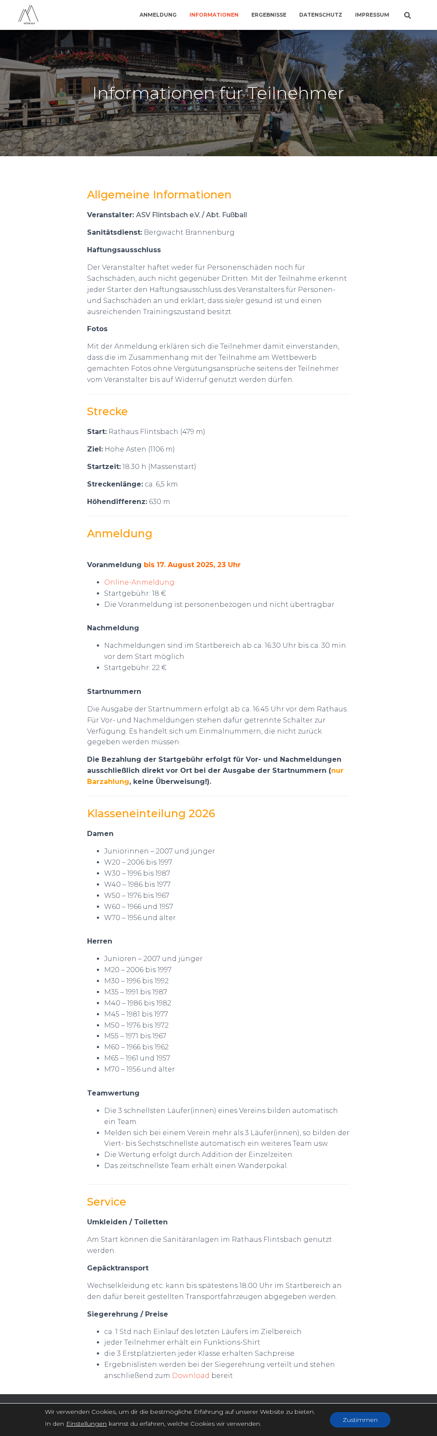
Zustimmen (360, 1420)
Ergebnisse (268, 15)
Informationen (214, 15)
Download (191, 1376)
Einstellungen (86, 1423)
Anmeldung (158, 15)
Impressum (372, 15)
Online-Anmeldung (139, 582)
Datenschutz (320, 15)
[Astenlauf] (29, 15)
